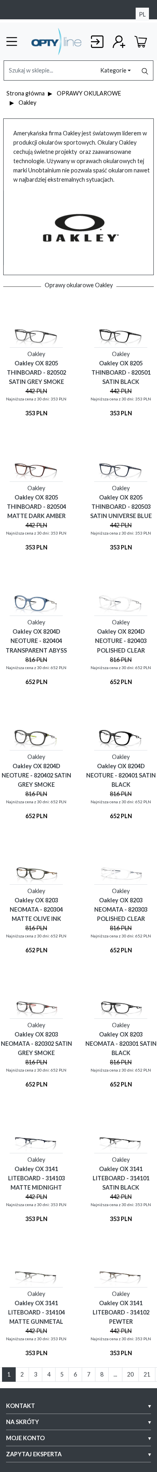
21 (147, 1374)
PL (142, 14)
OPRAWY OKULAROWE (89, 93)
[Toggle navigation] (16, 41)
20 (130, 1374)
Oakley (27, 102)
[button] (78, 1405)
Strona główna (25, 93)
